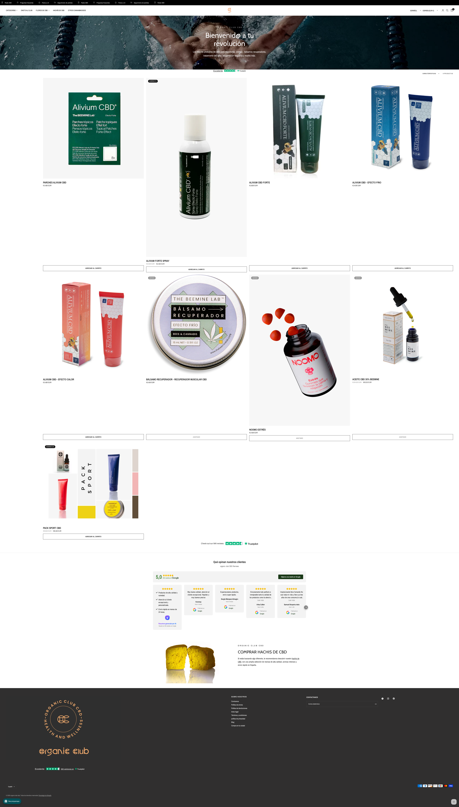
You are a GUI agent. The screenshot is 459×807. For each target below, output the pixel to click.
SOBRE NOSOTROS (239, 697)
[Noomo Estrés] (299, 350)
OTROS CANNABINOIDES (77, 10)
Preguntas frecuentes (78, 3)
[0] (451, 10)
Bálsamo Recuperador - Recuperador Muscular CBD (176, 379)
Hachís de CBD (58, 10)
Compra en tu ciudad (238, 725)
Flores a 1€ (20, 3)
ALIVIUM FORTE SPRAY (157, 260)
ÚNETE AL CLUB (26, 10)
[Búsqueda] (447, 10)
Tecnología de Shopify (45, 795)
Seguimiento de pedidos (40, 3)
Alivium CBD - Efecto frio (366, 182)
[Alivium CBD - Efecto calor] (93, 325)
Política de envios (237, 705)
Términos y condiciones (239, 715)
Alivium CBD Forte (259, 182)
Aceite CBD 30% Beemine (365, 379)
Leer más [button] (260, 600)
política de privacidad (238, 718)
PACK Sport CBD (52, 527)
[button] (153, 607)
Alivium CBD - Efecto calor (58, 379)
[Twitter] (384, 698)
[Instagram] (389, 698)
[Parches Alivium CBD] (93, 128)
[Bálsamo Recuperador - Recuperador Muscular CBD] (196, 325)
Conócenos (235, 701)
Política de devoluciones (239, 708)
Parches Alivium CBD (54, 182)
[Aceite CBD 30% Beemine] (402, 325)
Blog (232, 722)
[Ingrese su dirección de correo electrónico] (375, 704)
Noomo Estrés (257, 429)
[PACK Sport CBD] (93, 483)
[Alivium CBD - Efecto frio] (402, 128)
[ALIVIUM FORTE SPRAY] (196, 167)
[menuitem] (12, 10)
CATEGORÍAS (11, 10)
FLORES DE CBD (42, 10)
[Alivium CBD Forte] (299, 128)
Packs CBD (59, 3)
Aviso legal (234, 711)
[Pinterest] (395, 698)
